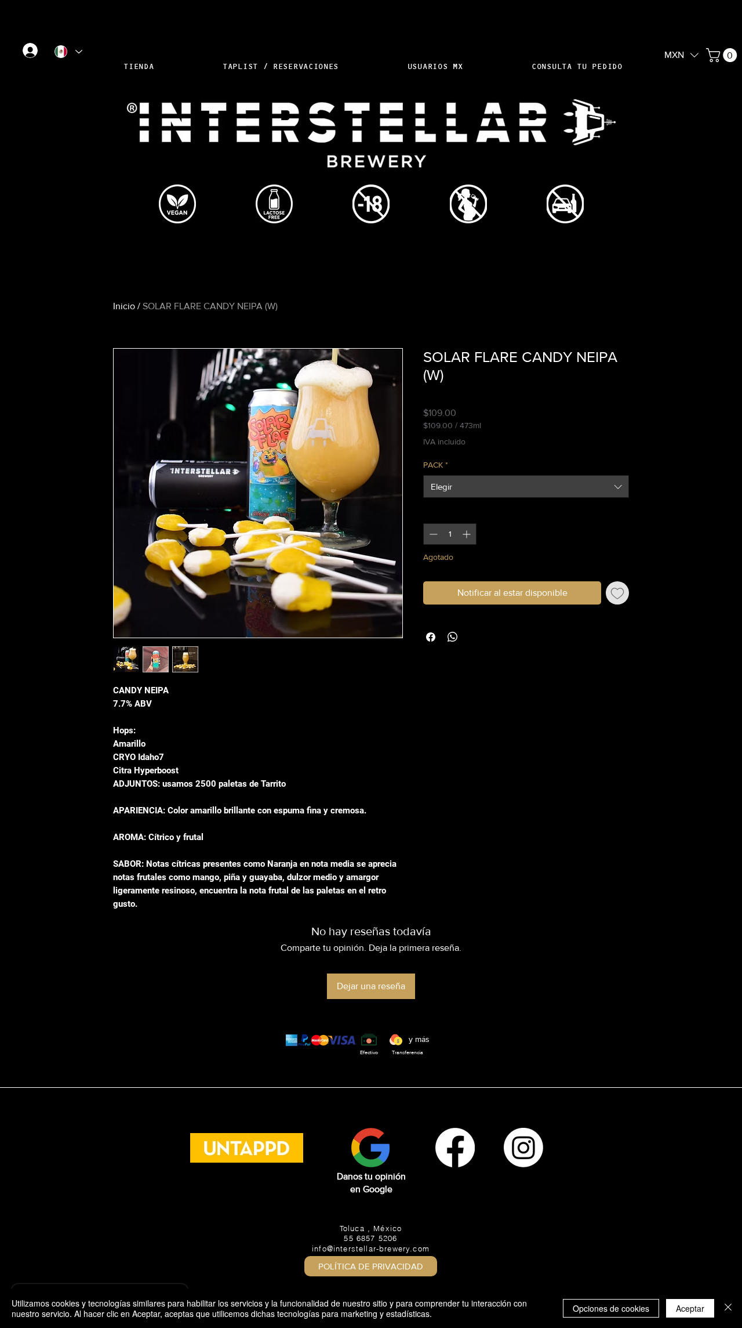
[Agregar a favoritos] (617, 593)
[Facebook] (455, 1147)
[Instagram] (523, 1147)
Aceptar (690, 1308)
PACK (435, 464)
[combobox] (526, 486)
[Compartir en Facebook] (431, 637)
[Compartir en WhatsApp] (453, 637)
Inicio (124, 306)
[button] (681, 54)
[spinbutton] (449, 534)
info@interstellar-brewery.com (371, 1248)
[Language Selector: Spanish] (68, 51)
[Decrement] (432, 534)
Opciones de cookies (611, 1308)
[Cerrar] (728, 1308)
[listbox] (681, 55)
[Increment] (467, 534)
